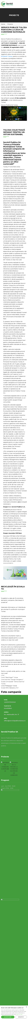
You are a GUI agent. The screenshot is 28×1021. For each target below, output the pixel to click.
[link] (10, 629)
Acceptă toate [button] (7, 1017)
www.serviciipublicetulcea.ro (12, 530)
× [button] (26, 1007)
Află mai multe (19, 1014)
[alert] (14, 1013)
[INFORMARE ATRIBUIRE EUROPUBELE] (5, 767)
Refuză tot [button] (21, 1017)
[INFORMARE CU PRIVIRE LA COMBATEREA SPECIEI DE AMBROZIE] (14, 769)
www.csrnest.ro (8, 563)
